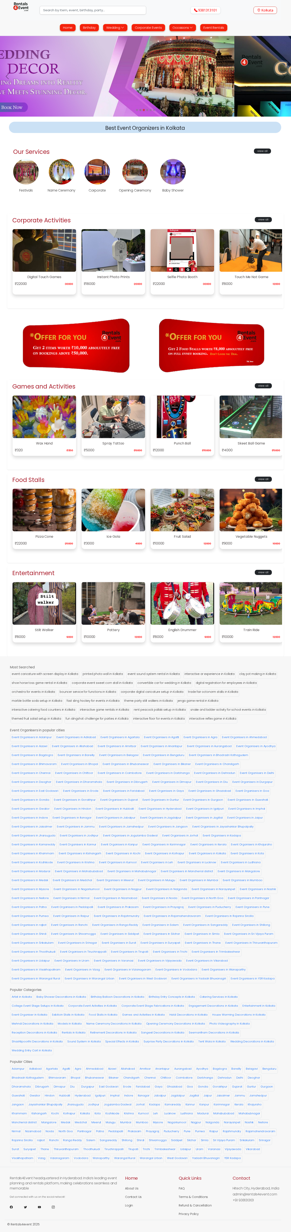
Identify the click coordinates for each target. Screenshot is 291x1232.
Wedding (113, 27)
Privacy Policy (189, 1214)
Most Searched (22, 667)
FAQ (182, 1188)
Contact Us (133, 1197)
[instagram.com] (58, 1207)
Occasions (181, 27)
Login (129, 1205)
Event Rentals (213, 27)
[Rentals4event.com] (20, 10)
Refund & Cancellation (195, 1205)
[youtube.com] (44, 1207)
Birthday (89, 27)
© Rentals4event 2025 (23, 1224)
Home (67, 27)
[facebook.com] (16, 1207)
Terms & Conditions (193, 1197)
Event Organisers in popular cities (37, 730)
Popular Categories (26, 989)
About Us (131, 1188)
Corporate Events (148, 27)
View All (262, 151)
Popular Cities (21, 1061)
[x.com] (30, 1207)
